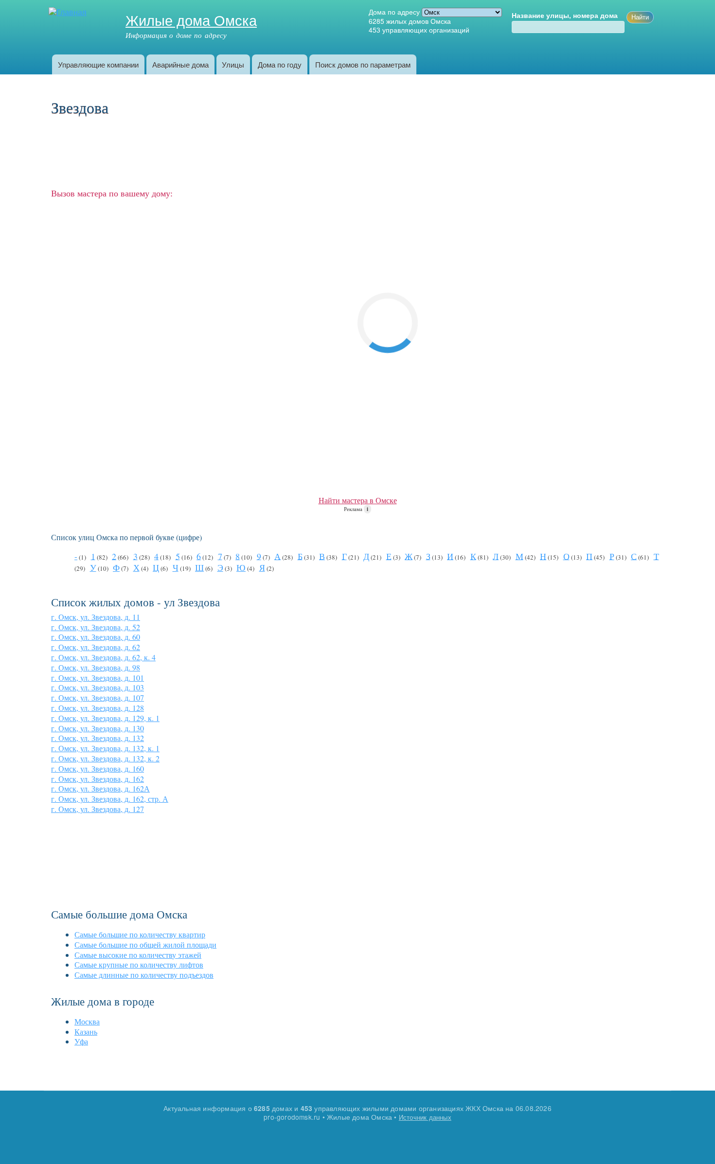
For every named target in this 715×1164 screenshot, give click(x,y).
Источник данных (425, 1117)
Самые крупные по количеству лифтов (138, 964)
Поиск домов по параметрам (363, 64)
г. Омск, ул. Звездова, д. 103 (97, 687)
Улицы (233, 64)
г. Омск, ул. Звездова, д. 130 (97, 728)
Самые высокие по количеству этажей (137, 955)
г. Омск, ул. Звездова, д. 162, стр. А (109, 799)
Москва (87, 1021)
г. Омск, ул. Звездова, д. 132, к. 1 (105, 748)
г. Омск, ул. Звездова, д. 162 (97, 779)
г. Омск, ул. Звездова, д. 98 (95, 667)
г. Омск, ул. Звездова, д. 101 (97, 677)
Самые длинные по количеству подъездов (144, 975)
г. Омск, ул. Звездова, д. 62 (95, 647)
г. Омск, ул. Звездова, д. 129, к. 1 (105, 718)
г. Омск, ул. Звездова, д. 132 (97, 738)
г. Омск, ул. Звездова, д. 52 (95, 627)
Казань (85, 1031)
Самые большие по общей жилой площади (145, 944)
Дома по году (280, 64)
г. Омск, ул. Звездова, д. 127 (97, 809)
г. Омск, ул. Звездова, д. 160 (97, 768)
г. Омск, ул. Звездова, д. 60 (95, 637)
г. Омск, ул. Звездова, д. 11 (95, 617)
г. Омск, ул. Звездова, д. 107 (97, 697)
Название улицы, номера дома (565, 15)
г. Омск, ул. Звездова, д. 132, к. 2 (105, 758)
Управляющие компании (98, 64)
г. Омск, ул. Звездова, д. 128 (97, 708)
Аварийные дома (180, 64)
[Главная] (69, 12)
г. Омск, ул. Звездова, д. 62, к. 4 (103, 657)
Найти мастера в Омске (358, 500)
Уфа (81, 1041)
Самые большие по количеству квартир (139, 934)
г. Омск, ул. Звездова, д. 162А (100, 788)
